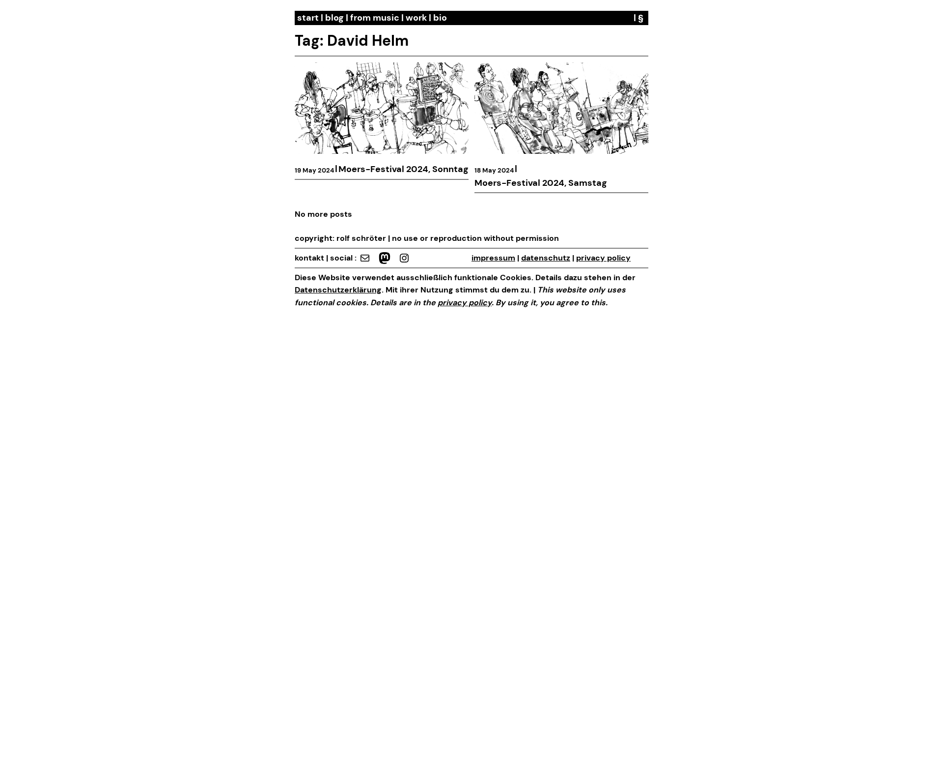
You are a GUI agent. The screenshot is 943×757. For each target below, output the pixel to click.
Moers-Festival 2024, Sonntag (403, 169)
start (308, 18)
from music (374, 18)
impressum (493, 258)
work (416, 18)
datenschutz (545, 258)
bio (440, 18)
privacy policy (603, 258)
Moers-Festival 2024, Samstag (540, 183)
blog (334, 18)
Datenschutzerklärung (338, 290)
